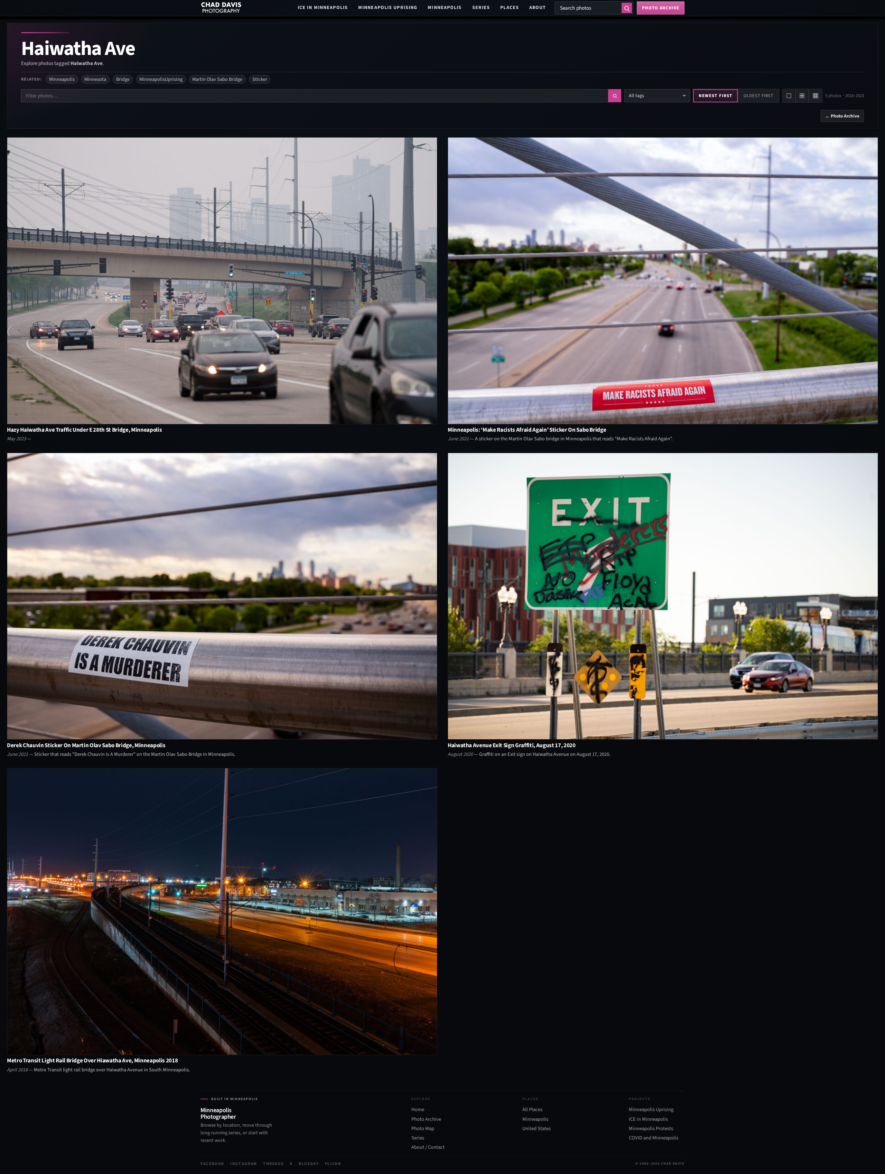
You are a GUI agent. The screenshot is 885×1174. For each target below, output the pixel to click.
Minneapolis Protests (651, 1128)
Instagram (243, 1164)
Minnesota (95, 79)
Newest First (715, 96)
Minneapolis (445, 7)
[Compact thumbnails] (815, 95)
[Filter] (614, 95)
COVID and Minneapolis (653, 1138)
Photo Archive (426, 1119)
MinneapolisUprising (161, 79)
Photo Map (422, 1128)
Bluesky (309, 1164)
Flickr (333, 1164)
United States (536, 1128)
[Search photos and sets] (627, 8)
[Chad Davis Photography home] (221, 8)
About (537, 7)
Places (509, 7)
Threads (273, 1164)
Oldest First (758, 96)
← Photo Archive (842, 116)
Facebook (212, 1164)
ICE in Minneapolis (323, 7)
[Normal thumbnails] (802, 95)
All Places (532, 1109)
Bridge (123, 79)
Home (417, 1109)
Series (481, 7)
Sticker (259, 79)
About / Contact (428, 1147)
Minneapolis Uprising (387, 7)
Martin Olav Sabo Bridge (217, 79)
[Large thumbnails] (789, 95)
